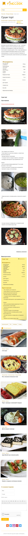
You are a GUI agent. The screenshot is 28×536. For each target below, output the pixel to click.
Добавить (5, 519)
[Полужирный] (3, 501)
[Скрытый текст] (3, 503)
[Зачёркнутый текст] (9, 501)
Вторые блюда (4, 20)
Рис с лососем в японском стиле (10, 376)
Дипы (6, 427)
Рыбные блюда (19, 20)
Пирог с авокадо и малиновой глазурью (12, 403)
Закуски (3, 348)
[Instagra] (14, 525)
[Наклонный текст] (5, 501)
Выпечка (3, 401)
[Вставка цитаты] (5, 503)
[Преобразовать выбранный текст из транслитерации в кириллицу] (7, 503)
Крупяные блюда (12, 20)
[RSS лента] (7, 525)
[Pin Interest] (17, 525)
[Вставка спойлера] (9, 503)
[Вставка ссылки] (20, 501)
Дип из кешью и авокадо (8, 429)
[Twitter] (10, 525)
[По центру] (13, 501)
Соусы (3, 427)
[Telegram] (20, 525)
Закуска (7, 348)
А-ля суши (4, 350)
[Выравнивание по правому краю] (15, 501)
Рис (10, 324)
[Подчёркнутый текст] (6, 501)
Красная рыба (5, 324)
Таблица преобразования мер (7, 104)
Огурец (19, 324)
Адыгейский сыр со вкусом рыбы (10, 455)
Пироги (7, 401)
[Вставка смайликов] (18, 501)
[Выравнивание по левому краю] (11, 501)
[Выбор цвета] (25, 501)
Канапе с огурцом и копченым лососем (11, 481)
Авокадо (15, 324)
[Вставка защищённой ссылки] (22, 501)
